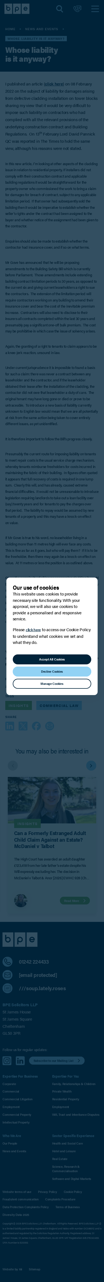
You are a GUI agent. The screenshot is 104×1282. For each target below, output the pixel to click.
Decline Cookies (52, 671)
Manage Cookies (51, 683)
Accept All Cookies (52, 659)
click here (33, 629)
